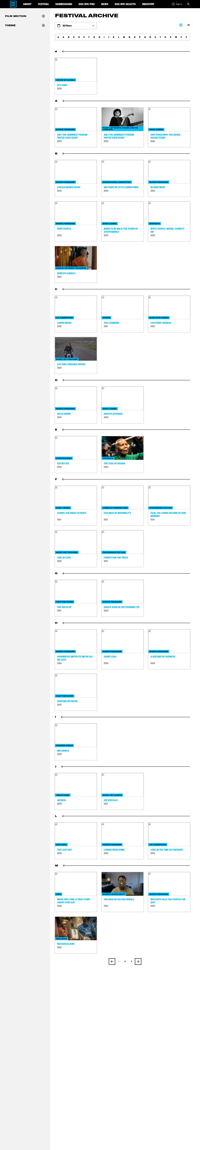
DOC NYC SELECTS (125, 4)
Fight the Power (64, 602)
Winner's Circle (64, 745)
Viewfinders (62, 795)
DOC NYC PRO (87, 4)
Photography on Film (160, 508)
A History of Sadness (162, 656)
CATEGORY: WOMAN (160, 322)
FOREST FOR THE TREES (116, 557)
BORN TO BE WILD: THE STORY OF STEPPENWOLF (121, 230)
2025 (106, 141)
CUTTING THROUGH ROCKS (71, 364)
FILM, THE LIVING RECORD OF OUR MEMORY (168, 514)
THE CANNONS (111, 322)
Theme (10, 25)
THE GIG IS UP (64, 607)
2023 (59, 190)
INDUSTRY (148, 4)
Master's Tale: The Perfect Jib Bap (167, 901)
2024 (59, 141)
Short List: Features (66, 359)
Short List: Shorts (112, 795)
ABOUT (27, 4)
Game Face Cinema (159, 318)
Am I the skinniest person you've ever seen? (72, 136)
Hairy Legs (110, 656)
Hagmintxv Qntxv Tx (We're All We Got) (75, 658)
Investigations (64, 458)
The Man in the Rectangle (119, 899)
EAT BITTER (63, 463)
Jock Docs (61, 845)
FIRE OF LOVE (64, 557)
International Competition (117, 182)
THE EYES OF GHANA (114, 463)
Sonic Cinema (156, 129)
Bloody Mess (157, 187)
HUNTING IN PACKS (67, 701)
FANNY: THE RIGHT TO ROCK (71, 513)
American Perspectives (115, 508)
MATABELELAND (65, 943)
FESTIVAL (43, 4)
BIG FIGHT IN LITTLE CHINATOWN (121, 187)
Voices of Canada (65, 80)
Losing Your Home (114, 849)
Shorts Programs (65, 129)
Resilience (61, 939)
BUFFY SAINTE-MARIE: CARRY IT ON (167, 230)
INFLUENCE (63, 750)
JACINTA (61, 800)
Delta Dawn (64, 413)
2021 (106, 326)
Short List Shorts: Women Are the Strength (120, 129)
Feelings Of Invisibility (117, 513)
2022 (106, 190)
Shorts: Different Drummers (71, 268)
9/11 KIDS (62, 85)
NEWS (104, 4)
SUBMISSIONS (63, 4)
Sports (106, 318)
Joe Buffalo (111, 800)
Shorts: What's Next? (114, 894)
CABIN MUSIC (64, 322)
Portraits (154, 224)
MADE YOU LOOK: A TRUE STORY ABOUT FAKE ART (73, 901)
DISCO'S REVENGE (113, 413)
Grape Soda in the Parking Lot (122, 607)
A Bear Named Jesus (68, 187)
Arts (58, 894)
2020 (59, 88)
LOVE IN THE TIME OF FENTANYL (166, 849)
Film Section (15, 16)
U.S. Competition (64, 318)
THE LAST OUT (64, 849)
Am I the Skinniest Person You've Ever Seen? (119, 136)
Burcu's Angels (66, 273)
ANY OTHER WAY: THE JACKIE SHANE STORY (165, 136)
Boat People (64, 228)
